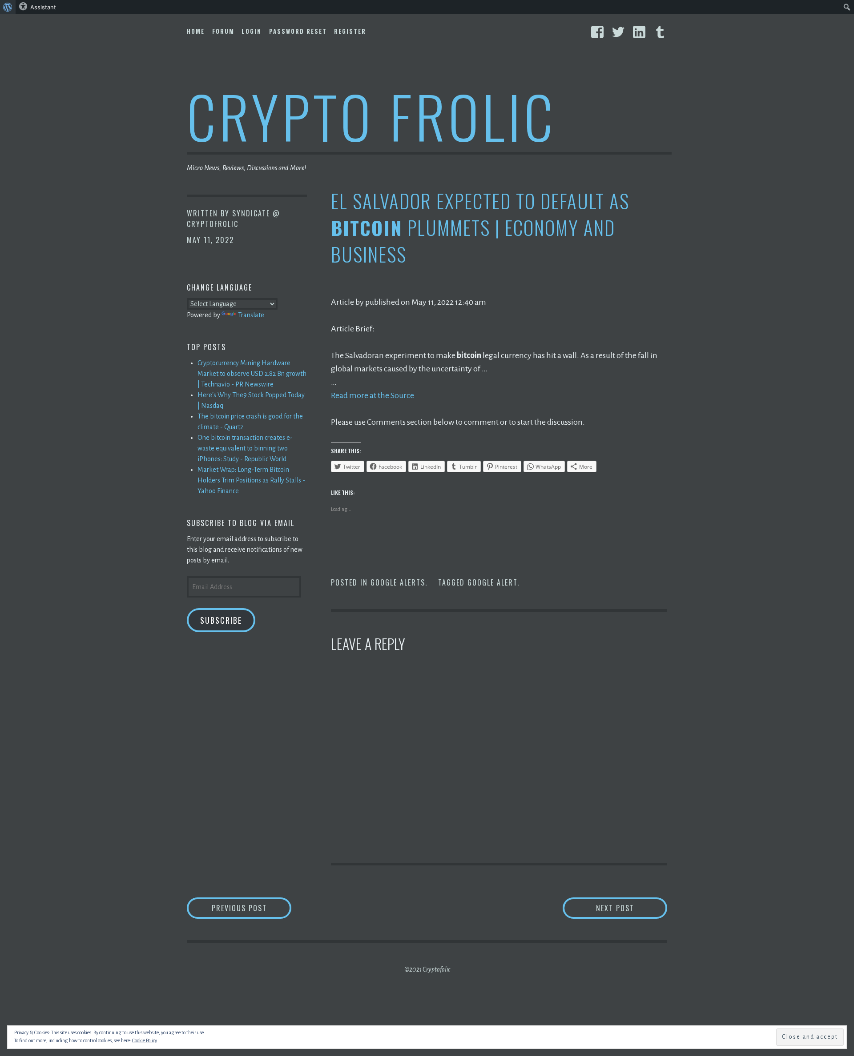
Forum (223, 31)
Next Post (631, 907)
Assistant (43, 7)
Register (350, 31)
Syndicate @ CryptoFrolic (233, 218)
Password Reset (298, 31)
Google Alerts (398, 582)
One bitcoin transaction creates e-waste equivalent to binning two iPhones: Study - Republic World (245, 448)
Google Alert (492, 582)
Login (252, 31)
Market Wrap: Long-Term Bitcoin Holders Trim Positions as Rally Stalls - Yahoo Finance (251, 480)
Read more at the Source (372, 395)
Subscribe (221, 620)
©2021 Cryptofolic (427, 969)
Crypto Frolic (371, 116)
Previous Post (251, 907)
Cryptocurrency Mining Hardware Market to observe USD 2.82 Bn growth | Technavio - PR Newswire (251, 373)
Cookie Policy (144, 1040)
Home (196, 31)
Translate (251, 315)
